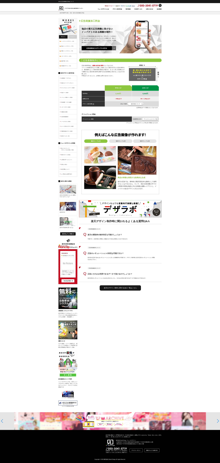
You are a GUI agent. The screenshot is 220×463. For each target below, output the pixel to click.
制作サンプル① (96, 141)
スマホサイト (72, 36)
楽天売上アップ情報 (67, 234)
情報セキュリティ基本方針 (152, 450)
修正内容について (135, 104)
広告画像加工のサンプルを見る (96, 48)
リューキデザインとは (103, 9)
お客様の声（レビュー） (67, 159)
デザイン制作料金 (117, 9)
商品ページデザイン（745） (67, 46)
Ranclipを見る (67, 281)
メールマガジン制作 (65, 121)
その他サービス (138, 9)
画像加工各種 (64, 112)
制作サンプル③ (145, 141)
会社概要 (159, 9)
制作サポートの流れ (65, 154)
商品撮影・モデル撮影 (66, 102)
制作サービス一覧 (65, 136)
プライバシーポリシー (136, 450)
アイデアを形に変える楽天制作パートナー (73, 8)
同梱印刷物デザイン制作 (67, 131)
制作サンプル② (121, 141)
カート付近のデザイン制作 (67, 126)
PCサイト (63, 36)
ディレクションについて (150, 119)
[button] (2, 421)
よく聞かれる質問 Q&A (66, 174)
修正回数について (65, 169)
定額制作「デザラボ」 (66, 78)
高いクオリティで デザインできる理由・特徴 (67, 149)
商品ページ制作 (64, 92)
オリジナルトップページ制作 (68, 87)
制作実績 (128, 9)
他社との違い (64, 164)
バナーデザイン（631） (66, 56)
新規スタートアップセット (67, 83)
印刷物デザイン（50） (66, 65)
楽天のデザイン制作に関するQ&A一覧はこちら (120, 288)
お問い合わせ (149, 9)
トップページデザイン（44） (68, 41)
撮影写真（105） (65, 61)
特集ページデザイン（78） (67, 51)
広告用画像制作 (64, 116)
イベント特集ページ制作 (67, 97)
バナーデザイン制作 (65, 107)
